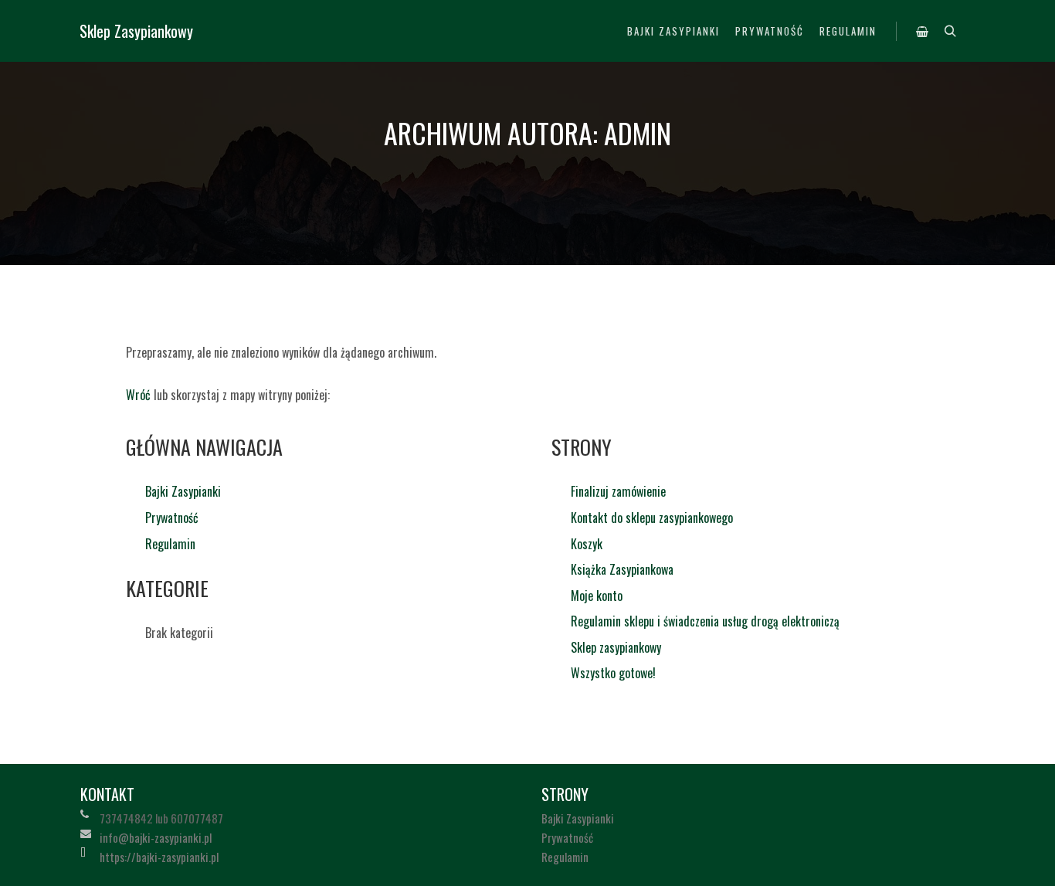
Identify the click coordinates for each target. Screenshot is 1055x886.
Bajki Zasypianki (183, 491)
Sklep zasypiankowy (616, 647)
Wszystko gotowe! (613, 673)
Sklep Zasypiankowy (136, 30)
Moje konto (596, 595)
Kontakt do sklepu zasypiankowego (652, 517)
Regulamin (170, 544)
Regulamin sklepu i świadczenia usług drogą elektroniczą (705, 621)
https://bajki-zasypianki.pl (159, 856)
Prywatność (171, 517)
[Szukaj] (950, 32)
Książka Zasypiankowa (622, 569)
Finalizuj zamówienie (618, 491)
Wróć (138, 394)
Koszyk (586, 544)
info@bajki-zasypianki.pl (156, 837)
